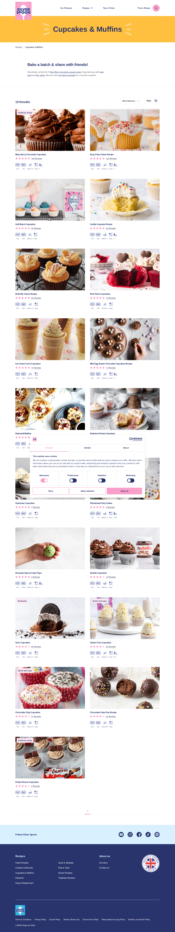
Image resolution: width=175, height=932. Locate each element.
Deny (50, 491)
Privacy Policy (40, 919)
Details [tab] (87, 447)
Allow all (124, 491)
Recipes (86, 8)
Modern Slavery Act (72, 919)
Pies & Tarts (63, 867)
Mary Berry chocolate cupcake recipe (65, 72)
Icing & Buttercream (24, 883)
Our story (103, 862)
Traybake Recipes (66, 877)
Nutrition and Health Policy (139, 919)
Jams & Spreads (65, 862)
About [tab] (126, 447)
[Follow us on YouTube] (121, 834)
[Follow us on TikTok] (148, 834)
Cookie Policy (54, 919)
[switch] (73, 480)
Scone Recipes (65, 872)
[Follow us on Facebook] (139, 834)
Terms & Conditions (23, 919)
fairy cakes (40, 75)
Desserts (19, 877)
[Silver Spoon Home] (23, 11)
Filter (149, 100)
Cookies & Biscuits (24, 867)
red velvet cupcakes (67, 75)
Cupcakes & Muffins (24, 872)
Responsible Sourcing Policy (113, 919)
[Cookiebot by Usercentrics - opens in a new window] (131, 439)
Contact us (104, 867)
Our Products (66, 8)
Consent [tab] (49, 447)
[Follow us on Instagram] (130, 834)
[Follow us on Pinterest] (157, 834)
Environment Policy (91, 919)
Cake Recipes (21, 862)
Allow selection (87, 491)
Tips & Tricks (109, 8)
